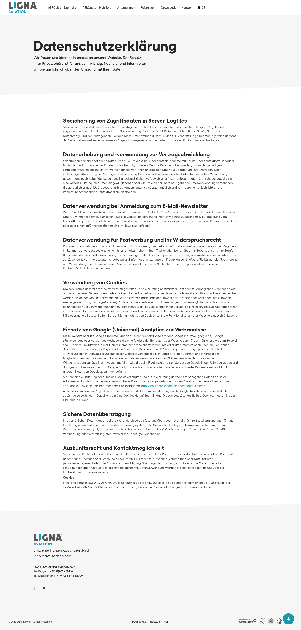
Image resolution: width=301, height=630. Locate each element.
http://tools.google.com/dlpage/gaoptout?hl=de (173, 385)
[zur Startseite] (22, 7)
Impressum (155, 621)
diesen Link (127, 391)
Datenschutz (139, 621)
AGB (166, 621)
